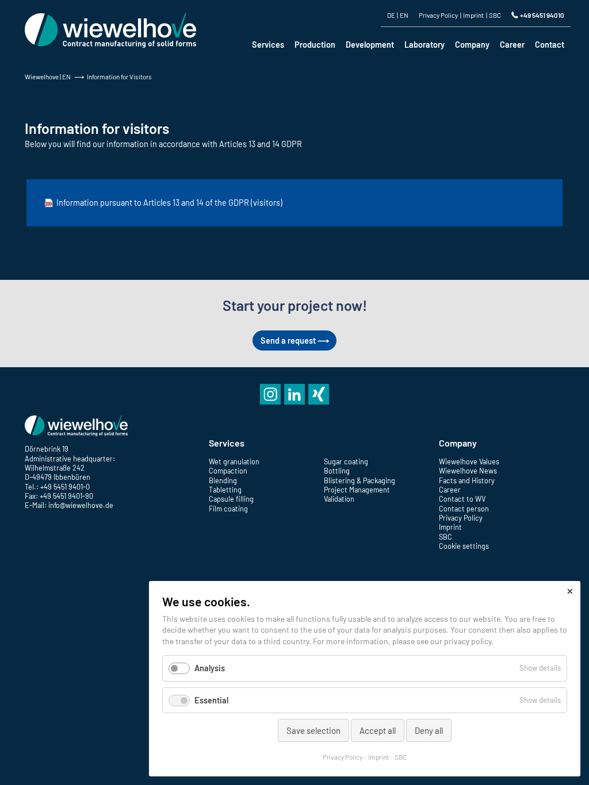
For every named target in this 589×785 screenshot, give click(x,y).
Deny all (429, 730)
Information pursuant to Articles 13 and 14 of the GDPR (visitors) (169, 202)
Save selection (313, 730)
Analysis (209, 668)
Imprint (378, 757)
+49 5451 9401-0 (65, 486)
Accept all (377, 730)
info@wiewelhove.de (80, 505)
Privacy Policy (342, 757)
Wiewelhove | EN (48, 76)
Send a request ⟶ (295, 340)
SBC (401, 757)
